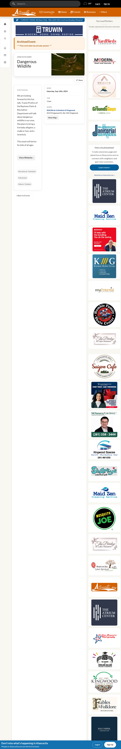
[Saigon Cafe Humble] (104, 367)
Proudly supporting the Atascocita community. (104, 27)
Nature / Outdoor (24, 184)
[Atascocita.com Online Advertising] (104, 588)
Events (76, 11)
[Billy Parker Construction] (104, 730)
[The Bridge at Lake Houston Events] (104, 339)
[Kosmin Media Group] (104, 267)
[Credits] (5, 62)
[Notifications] (5, 48)
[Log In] (5, 31)
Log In (97, 4)
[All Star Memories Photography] (104, 638)
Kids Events (22, 178)
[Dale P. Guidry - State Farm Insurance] (104, 240)
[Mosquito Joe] (104, 519)
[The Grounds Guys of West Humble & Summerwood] (104, 110)
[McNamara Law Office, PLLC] (104, 424)
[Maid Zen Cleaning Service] (104, 216)
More (104, 11)
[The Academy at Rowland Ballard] (104, 660)
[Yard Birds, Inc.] (104, 40)
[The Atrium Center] (104, 191)
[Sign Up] (5, 38)
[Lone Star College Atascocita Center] (104, 395)
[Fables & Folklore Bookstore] (104, 705)
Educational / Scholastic (27, 171)
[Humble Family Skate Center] (104, 315)
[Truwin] (49, 30)
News (64, 11)
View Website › (26, 157)
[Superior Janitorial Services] (104, 132)
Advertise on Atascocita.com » (104, 175)
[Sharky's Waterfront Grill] (104, 472)
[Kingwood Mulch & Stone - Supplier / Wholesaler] (104, 682)
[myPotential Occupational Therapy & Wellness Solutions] (104, 291)
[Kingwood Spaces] (104, 450)
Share (79, 80)
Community (48, 12)
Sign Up (107, 4)
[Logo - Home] (24, 12)
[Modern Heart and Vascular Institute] (104, 62)
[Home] (5, 24)
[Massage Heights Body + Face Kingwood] (104, 86)
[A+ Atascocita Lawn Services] (104, 566)
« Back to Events (23, 195)
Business (91, 11)
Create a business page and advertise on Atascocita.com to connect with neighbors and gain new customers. (104, 157)
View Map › (52, 117)
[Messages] (5, 55)
